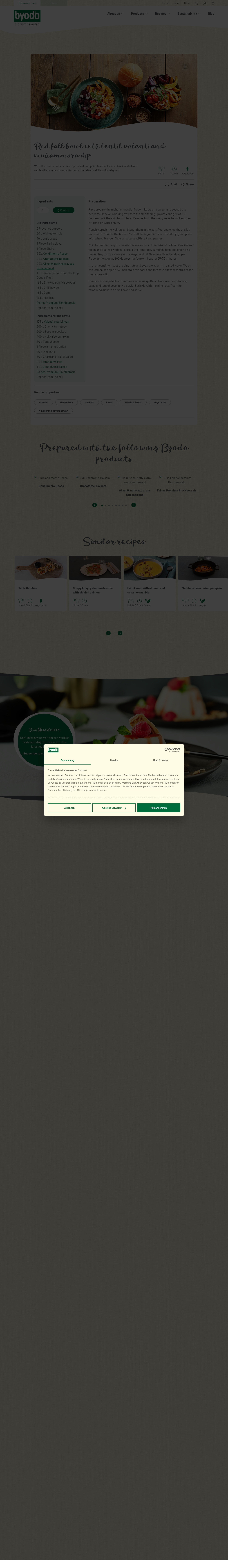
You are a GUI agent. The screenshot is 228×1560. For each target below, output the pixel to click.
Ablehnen (69, 807)
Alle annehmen (159, 807)
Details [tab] (114, 760)
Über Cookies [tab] (160, 760)
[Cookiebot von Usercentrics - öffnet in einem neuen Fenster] (166, 750)
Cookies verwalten (112, 807)
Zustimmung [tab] (67, 760)
